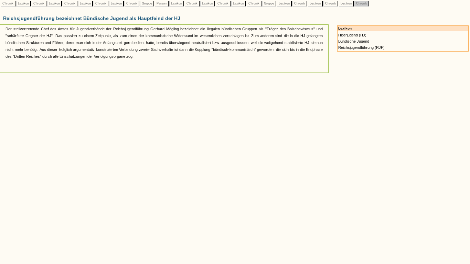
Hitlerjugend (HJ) (352, 35)
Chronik (7, 3)
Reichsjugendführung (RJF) (361, 47)
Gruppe (147, 3)
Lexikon (23, 3)
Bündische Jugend (353, 41)
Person (162, 3)
